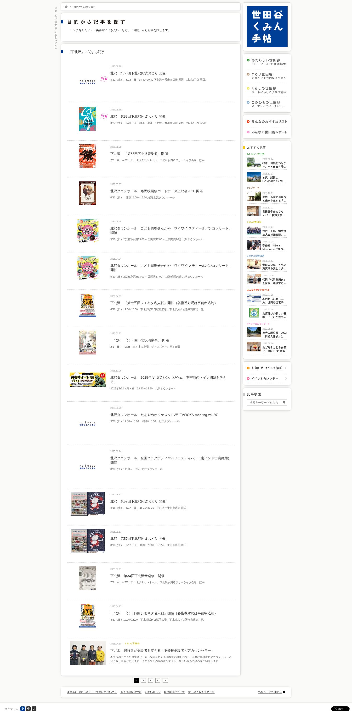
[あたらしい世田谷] (267, 62)
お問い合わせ (153, 692)
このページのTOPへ (270, 692)
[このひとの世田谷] (267, 104)
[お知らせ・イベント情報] (267, 368)
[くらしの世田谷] (267, 90)
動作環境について (174, 692)
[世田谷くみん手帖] (267, 46)
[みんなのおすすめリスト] (267, 121)
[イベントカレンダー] (267, 378)
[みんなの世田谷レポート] (267, 132)
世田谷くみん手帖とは (201, 692)
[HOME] (66, 6)
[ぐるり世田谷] (267, 76)
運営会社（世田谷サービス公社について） (92, 692)
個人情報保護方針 (131, 692)
